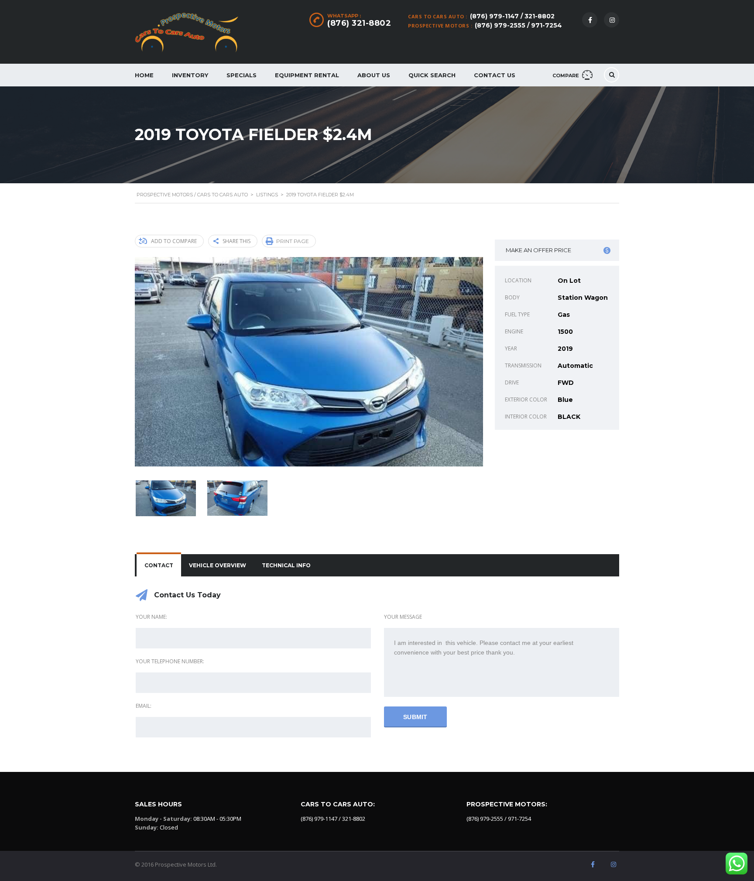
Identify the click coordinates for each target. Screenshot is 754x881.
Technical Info (286, 565)
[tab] (159, 565)
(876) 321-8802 (359, 23)
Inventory (190, 75)
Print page (292, 241)
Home (144, 75)
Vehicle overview (217, 565)
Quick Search (432, 75)
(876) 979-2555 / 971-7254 (518, 25)
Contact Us (494, 75)
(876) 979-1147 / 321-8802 (512, 16)
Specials (241, 75)
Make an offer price (538, 250)
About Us (373, 75)
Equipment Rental (307, 75)
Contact (158, 565)
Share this (236, 241)
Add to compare (174, 241)
